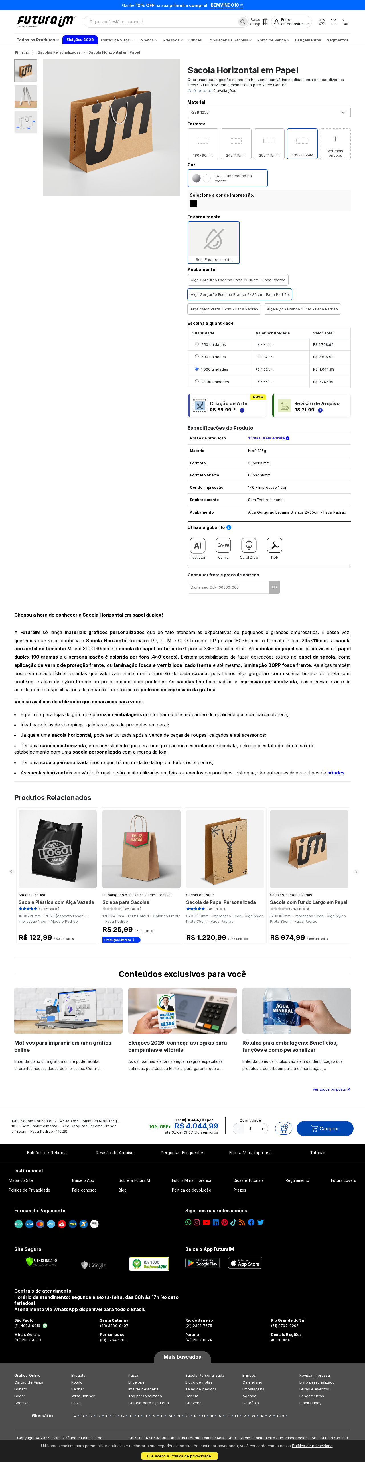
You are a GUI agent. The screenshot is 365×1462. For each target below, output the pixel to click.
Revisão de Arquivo (115, 1152)
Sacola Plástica (32, 895)
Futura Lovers (343, 1180)
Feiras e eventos (314, 1389)
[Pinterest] (224, 1222)
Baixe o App (83, 1180)
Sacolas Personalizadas (291, 895)
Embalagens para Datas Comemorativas (137, 895)
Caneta (191, 1396)
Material (196, 102)
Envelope (136, 1382)
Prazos (240, 1190)
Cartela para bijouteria (148, 1402)
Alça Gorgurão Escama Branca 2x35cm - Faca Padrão (240, 294)
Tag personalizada (145, 1396)
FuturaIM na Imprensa (250, 1152)
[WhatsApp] (322, 22)
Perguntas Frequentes (182, 1152)
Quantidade (250, 1120)
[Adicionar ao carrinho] (283, 1128)
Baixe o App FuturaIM (209, 1249)
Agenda (249, 1396)
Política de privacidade (312, 1445)
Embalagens (253, 1389)
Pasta (133, 1375)
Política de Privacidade (29, 1190)
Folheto (20, 1389)
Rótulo (76, 1382)
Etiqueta (78, 1375)
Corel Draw (249, 557)
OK (274, 587)
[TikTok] (233, 1222)
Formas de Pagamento (39, 1210)
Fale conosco (84, 1190)
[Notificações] (333, 22)
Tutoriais (318, 1152)
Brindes (249, 1375)
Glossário (42, 1415)
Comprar (329, 1128)
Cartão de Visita (28, 1382)
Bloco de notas (198, 1382)
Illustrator (197, 557)
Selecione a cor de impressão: (222, 195)
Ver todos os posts (330, 1089)
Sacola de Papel (200, 895)
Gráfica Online (27, 1375)
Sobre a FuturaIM (134, 1180)
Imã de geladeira (143, 1389)
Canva (223, 557)
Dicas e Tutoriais (249, 1180)
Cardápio (250, 1402)
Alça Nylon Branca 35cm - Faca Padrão (302, 309)
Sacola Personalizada (204, 1375)
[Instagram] (197, 1222)
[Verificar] (41, 1261)
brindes (335, 773)
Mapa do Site (21, 1180)
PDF (274, 557)
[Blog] (242, 1222)
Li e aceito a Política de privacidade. (179, 1456)
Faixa (76, 1402)
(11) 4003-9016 (27, 1325)
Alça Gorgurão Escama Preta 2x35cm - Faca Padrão (238, 280)
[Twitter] (260, 1222)
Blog (123, 1190)
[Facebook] (251, 1222)
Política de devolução (191, 1190)
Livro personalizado (317, 1382)
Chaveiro (193, 1402)
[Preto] (193, 203)
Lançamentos (311, 1396)
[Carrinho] (345, 22)
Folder (19, 1396)
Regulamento (297, 1180)
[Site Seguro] (94, 1264)
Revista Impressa (314, 1375)
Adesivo (21, 1402)
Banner (77, 1389)
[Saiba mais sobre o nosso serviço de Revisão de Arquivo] (319, 410)
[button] (269, 90)
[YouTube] (206, 1222)
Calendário (252, 1382)
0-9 (280, 1415)
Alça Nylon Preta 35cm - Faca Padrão (224, 309)
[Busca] (243, 21)
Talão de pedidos (201, 1389)
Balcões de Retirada (47, 1152)
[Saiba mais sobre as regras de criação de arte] (241, 410)
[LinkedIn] (216, 1222)
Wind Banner (83, 1396)
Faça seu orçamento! (252, 5)
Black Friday (310, 1402)
